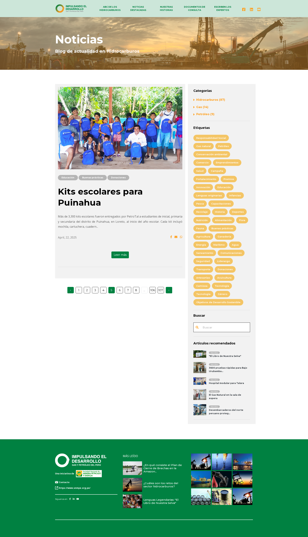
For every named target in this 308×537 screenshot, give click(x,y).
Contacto (64, 482)
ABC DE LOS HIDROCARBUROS (109, 8)
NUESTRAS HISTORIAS (166, 8)
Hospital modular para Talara (226, 383)
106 (152, 290)
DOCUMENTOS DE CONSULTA (194, 8)
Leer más (120, 254)
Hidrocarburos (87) (210, 99)
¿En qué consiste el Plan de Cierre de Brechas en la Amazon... (162, 468)
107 (160, 290)
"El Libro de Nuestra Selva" (225, 356)
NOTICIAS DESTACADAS (138, 8)
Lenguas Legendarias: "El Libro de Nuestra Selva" (161, 501)
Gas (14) (202, 107)
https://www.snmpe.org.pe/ (74, 487)
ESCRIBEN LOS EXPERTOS (222, 8)
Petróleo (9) (205, 114)
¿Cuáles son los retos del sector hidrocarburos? (160, 484)
